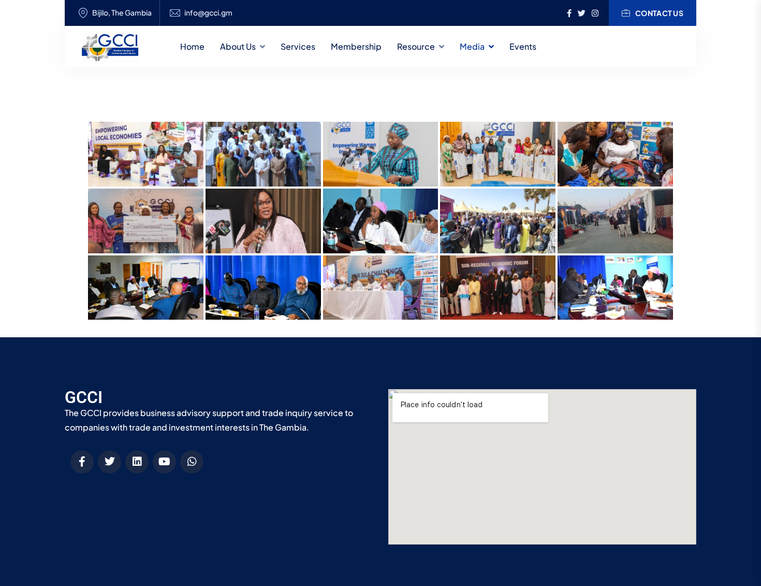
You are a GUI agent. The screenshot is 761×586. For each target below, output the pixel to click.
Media (472, 46)
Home (192, 46)
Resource (416, 46)
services (298, 46)
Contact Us (659, 13)
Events (522, 46)
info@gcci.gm (208, 12)
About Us (238, 46)
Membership (356, 46)
